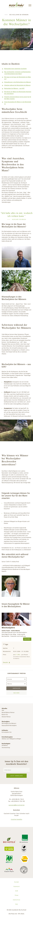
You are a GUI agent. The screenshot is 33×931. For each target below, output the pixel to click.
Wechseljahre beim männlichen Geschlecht (15, 68)
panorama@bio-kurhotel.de (16, 805)
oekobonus (5, 745)
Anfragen (16, 688)
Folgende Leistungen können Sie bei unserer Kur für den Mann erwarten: (17, 98)
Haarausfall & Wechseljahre (9, 725)
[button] (16, 653)
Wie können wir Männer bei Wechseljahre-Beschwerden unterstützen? (17, 92)
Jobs (3, 710)
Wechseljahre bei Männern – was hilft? (14, 88)
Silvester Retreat (6, 716)
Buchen (16, 693)
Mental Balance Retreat (8, 712)
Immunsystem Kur (7, 732)
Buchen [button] (27, 639)
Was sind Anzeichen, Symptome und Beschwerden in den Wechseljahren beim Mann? (17, 73)
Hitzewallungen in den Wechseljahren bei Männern (17, 82)
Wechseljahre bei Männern (9, 723)
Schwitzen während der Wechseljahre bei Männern (17, 85)
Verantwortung (6, 747)
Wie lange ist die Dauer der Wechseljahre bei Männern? (17, 78)
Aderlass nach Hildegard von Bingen (11, 739)
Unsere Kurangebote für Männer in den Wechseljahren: (17, 103)
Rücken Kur (5, 714)
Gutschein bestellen (16, 819)
